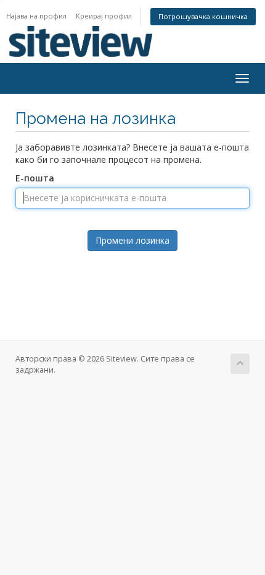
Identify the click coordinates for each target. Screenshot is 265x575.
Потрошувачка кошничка (203, 16)
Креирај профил (104, 15)
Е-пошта (34, 178)
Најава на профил (36, 15)
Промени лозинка (132, 240)
